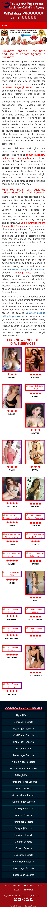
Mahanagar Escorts (23, 755)
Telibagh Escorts (23, 775)
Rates (39, 886)
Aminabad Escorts (23, 821)
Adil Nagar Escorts (23, 808)
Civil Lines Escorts (23, 855)
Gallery (17, 890)
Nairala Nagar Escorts (23, 762)
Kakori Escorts (23, 748)
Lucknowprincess (22, 272)
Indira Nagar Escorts (23, 861)
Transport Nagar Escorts (23, 781)
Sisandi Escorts (23, 788)
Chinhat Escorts (23, 841)
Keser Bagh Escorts (23, 875)
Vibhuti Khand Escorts (23, 795)
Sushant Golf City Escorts (23, 768)
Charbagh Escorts (23, 722)
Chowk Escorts (23, 848)
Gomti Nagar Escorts (23, 801)
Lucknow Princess (31, 906)
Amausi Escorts (23, 815)
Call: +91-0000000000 (23, 17)
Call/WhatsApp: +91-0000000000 (23, 13)
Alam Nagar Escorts (23, 868)
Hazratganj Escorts (23, 728)
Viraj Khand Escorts (23, 735)
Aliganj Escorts (23, 715)
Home (7, 886)
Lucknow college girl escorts (18, 87)
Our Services (28, 886)
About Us (16, 886)
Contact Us (28, 890)
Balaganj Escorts (23, 828)
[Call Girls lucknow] (23, 5)
